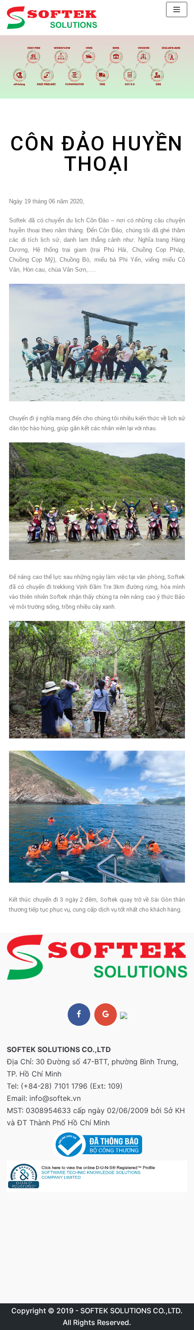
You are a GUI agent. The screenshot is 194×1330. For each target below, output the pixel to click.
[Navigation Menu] (176, 9)
